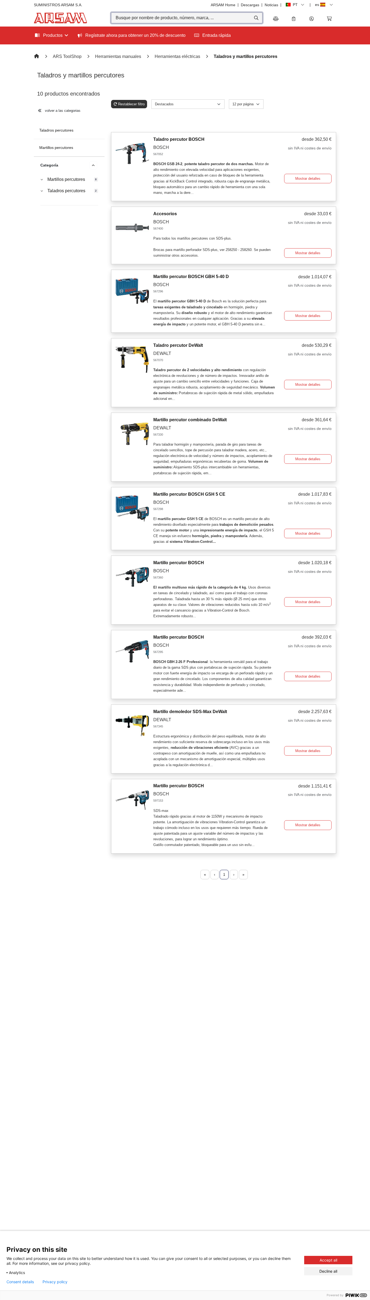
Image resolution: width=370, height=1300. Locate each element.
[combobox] (186, 17)
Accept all (328, 1260)
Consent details (20, 1282)
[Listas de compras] (293, 19)
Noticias (271, 5)
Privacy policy (55, 1282)
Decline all (328, 1271)
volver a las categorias (62, 111)
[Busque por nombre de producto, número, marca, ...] (255, 18)
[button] (311, 19)
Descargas (250, 5)
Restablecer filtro (131, 104)
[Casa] (37, 56)
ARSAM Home (223, 5)
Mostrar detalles (307, 179)
